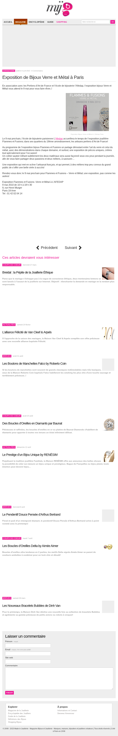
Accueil (8, 22)
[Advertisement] (60, 46)
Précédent (49, 248)
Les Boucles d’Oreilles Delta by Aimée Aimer (30, 546)
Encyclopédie (36, 22)
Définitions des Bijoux (17, 719)
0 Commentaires (37, 71)
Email (18, 649)
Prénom (11, 641)
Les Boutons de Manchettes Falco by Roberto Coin (34, 363)
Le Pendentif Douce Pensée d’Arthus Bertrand (31, 514)
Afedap (59, 138)
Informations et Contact (67, 710)
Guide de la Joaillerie (16, 716)
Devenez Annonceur (65, 713)
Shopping (61, 22)
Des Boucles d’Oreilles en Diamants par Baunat (32, 423)
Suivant (71, 248)
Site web (9, 657)
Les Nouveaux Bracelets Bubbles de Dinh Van (31, 605)
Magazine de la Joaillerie (18, 710)
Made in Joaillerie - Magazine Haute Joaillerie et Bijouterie (59, 8)
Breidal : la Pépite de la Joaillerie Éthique (27, 272)
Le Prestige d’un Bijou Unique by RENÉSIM (29, 454)
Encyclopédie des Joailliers (19, 713)
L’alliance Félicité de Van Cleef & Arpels (27, 332)
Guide (50, 22)
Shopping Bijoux (15, 722)
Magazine (20, 22)
